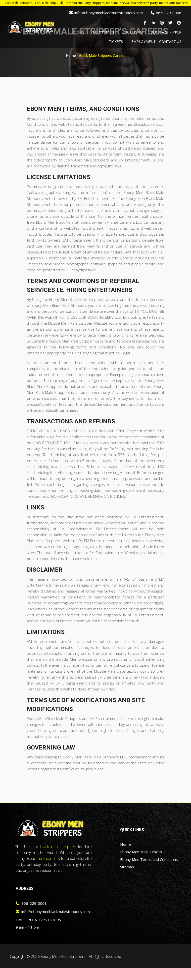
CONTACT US (170, 41)
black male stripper (57, 846)
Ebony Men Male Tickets (141, 851)
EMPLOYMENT (143, 41)
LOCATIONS (132, 32)
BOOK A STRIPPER (166, 32)
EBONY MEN (103, 32)
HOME (79, 32)
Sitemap (127, 866)
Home (71, 55)
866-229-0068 (168, 12)
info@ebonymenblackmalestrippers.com (108, 12)
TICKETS (116, 41)
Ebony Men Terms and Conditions (149, 859)
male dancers (48, 858)
